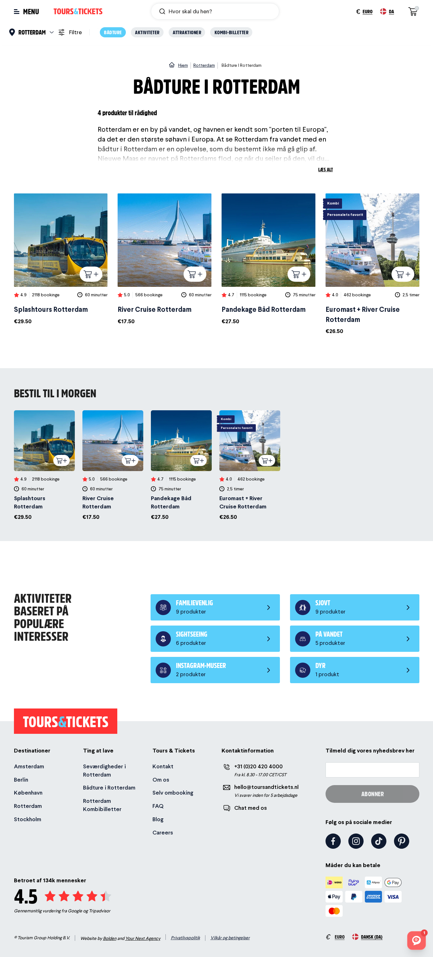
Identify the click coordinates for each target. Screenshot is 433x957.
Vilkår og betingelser (230, 938)
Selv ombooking (172, 792)
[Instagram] (356, 841)
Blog (158, 819)
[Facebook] (333, 841)
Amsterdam (29, 766)
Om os (160, 779)
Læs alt (325, 169)
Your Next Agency (142, 938)
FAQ (158, 805)
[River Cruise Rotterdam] (164, 259)
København (28, 792)
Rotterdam (28, 805)
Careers (162, 832)
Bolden (109, 938)
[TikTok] (378, 841)
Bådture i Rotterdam (109, 787)
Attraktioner (187, 32)
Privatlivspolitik (185, 938)
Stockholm (27, 819)
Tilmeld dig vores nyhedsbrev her (370, 750)
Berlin (21, 779)
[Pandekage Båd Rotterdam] (268, 259)
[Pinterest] (401, 841)
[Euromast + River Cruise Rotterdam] (372, 264)
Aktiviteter (147, 32)
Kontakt (162, 766)
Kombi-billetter (232, 32)
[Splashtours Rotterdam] (61, 259)
